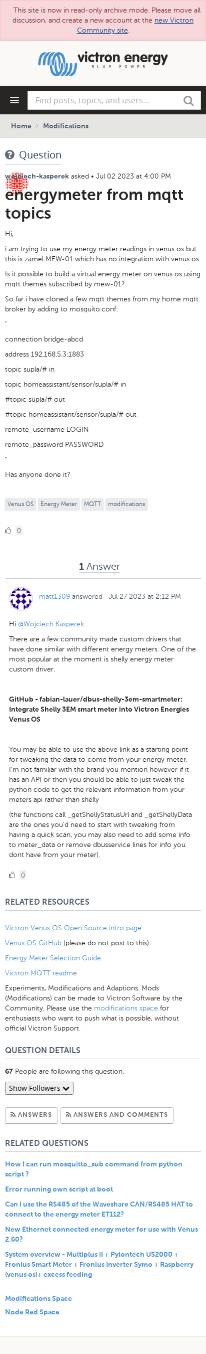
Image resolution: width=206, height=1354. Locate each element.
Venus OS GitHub (33, 943)
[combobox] (114, 100)
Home (21, 126)
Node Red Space (32, 1312)
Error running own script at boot (59, 1189)
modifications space (126, 1008)
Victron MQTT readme (41, 973)
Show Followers (35, 1088)
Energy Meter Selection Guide (53, 958)
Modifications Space (38, 1298)
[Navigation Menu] (14, 100)
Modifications (65, 126)
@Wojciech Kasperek (51, 624)
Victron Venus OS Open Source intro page (73, 928)
